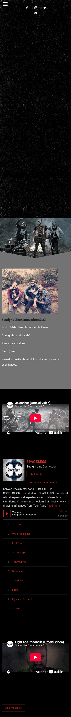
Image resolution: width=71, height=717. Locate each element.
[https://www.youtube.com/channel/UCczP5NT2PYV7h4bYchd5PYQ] (35, 13)
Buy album (35, 474)
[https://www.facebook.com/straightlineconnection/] (27, 7)
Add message (13, 707)
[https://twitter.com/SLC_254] (44, 7)
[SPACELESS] (13, 470)
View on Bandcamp (45, 482)
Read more (53, 505)
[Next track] (66, 511)
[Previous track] (61, 511)
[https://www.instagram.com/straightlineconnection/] (35, 7)
